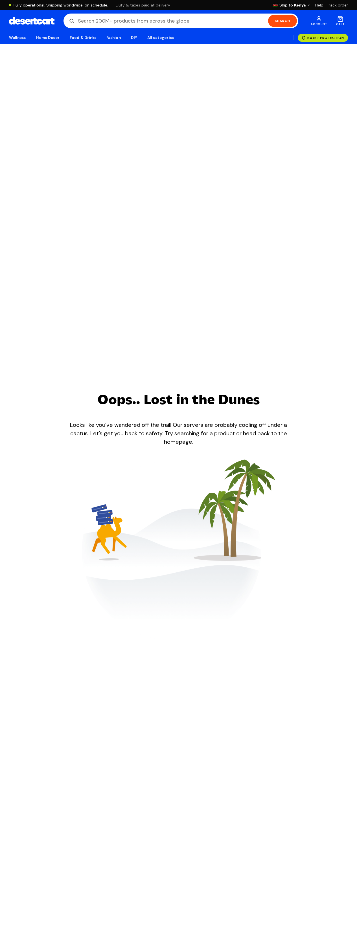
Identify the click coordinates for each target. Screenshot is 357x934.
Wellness (17, 37)
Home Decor (48, 37)
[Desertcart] (31, 21)
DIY (134, 37)
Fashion (113, 37)
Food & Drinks (83, 37)
